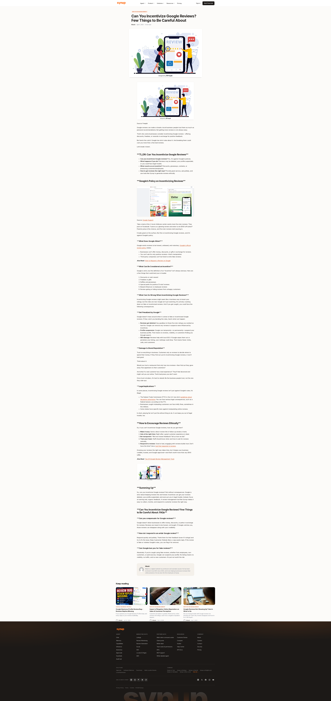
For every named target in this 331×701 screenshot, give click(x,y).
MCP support (161, 653)
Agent (142, 3)
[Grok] (146, 679)
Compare (180, 640)
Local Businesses (121, 672)
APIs (158, 650)
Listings (138, 637)
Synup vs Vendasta (172, 672)
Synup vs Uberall (193, 670)
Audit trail (119, 659)
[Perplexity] (134, 679)
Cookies (132, 687)
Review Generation (142, 643)
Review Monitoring (141, 640)
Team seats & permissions (164, 647)
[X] (201, 679)
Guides (179, 643)
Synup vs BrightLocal (205, 670)
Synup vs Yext (171, 670)
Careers (199, 640)
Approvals (119, 653)
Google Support (148, 220)
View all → (196, 672)
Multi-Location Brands (150, 670)
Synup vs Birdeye (181, 670)
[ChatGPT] (131, 679)
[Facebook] (205, 679)
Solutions (160, 3)
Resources (170, 3)
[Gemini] (142, 679)
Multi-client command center (165, 637)
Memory (118, 640)
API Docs (180, 650)
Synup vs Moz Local (185, 672)
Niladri (133, 24)
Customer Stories (182, 637)
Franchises (139, 670)
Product (150, 3)
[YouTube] (213, 679)
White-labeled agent (163, 656)
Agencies (118, 670)
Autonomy (119, 650)
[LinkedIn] (198, 679)
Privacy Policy (120, 687)
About (199, 637)
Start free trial (208, 3)
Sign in (198, 3)
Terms (126, 687)
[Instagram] (209, 679)
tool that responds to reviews (166, 446)
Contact (199, 643)
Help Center (180, 647)
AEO (137, 656)
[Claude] (138, 679)
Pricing (179, 3)
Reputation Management (139, 11)
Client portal (160, 640)
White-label (160, 643)
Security (199, 647)
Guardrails (119, 656)
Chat (117, 637)
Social (138, 647)
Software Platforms (129, 670)
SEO (137, 650)
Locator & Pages (141, 653)
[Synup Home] (121, 3)
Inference (119, 647)
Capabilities (119, 643)
